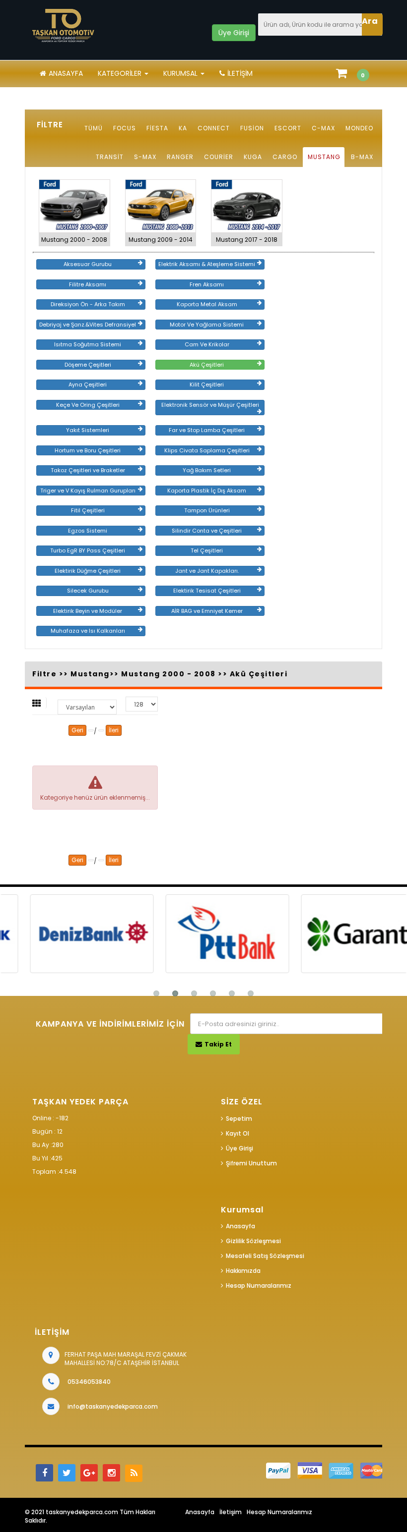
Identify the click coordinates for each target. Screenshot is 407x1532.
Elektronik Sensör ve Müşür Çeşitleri (210, 405)
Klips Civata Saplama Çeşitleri (207, 450)
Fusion (252, 128)
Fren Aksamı (207, 284)
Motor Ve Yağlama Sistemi (207, 324)
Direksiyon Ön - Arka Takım (88, 304)
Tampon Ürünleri (207, 510)
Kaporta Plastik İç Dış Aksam (206, 490)
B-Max (362, 157)
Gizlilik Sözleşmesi (253, 1241)
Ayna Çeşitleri (87, 384)
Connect (214, 128)
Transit (110, 157)
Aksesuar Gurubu (88, 264)
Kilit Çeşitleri (207, 384)
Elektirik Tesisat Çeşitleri (207, 591)
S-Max (145, 157)
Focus (124, 128)
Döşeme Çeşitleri (88, 365)
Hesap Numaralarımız (258, 1285)
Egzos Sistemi (87, 531)
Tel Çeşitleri (207, 550)
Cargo (284, 157)
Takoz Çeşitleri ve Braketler (88, 470)
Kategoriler (120, 73)
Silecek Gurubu (88, 591)
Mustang (324, 157)
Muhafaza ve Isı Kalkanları (88, 631)
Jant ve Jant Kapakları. (207, 571)
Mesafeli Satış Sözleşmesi (265, 1256)
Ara (370, 21)
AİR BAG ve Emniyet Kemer (207, 611)
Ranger (180, 157)
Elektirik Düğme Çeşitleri (88, 571)
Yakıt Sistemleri (87, 430)
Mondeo (359, 128)
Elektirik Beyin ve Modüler (87, 611)
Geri (77, 730)
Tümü (93, 128)
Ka (183, 128)
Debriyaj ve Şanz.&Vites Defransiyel (87, 324)
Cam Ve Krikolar (207, 344)
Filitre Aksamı (87, 284)
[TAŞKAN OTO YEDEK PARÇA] (64, 25)
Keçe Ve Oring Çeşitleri (88, 405)
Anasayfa (66, 73)
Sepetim (239, 1118)
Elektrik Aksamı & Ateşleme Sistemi (206, 264)
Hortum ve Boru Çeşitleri (88, 450)
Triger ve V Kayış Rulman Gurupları (88, 490)
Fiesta (157, 128)
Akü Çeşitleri (207, 365)
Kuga (253, 157)
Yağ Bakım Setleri (207, 470)
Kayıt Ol (237, 1133)
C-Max (323, 128)
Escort (287, 128)
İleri (114, 730)
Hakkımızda (243, 1270)
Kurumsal (181, 73)
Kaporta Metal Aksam (207, 304)
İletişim (240, 73)
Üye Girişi (239, 1148)
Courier (218, 157)
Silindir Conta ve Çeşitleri (207, 531)
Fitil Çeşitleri (88, 510)
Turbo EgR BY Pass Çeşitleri (87, 550)
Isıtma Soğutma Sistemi (87, 344)
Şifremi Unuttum (251, 1163)
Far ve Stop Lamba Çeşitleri (207, 430)
